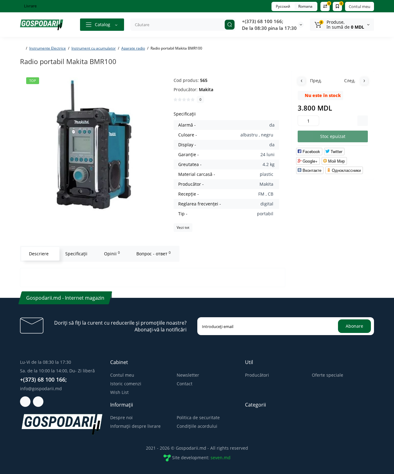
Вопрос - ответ (153, 253)
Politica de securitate (198, 417)
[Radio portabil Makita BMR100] (93, 145)
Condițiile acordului (197, 426)
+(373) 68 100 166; (262, 21)
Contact (184, 384)
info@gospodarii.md (41, 388)
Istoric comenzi (125, 384)
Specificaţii (76, 254)
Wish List (119, 392)
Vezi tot (183, 227)
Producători (257, 375)
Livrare (30, 6)
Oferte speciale (327, 375)
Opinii (112, 253)
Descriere (39, 254)
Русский (283, 6)
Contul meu (359, 6)
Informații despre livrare (135, 426)
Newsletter (188, 375)
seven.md (221, 457)
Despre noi (121, 417)
